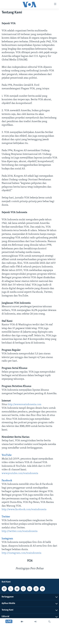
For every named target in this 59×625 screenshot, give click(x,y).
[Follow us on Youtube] (17, 588)
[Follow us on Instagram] (23, 588)
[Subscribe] (42, 588)
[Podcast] (36, 588)
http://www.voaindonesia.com (24, 404)
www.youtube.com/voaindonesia (20, 473)
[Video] (22, 621)
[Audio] (36, 621)
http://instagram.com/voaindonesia (21, 553)
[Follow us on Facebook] (4, 588)
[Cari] (49, 621)
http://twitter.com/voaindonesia (19, 531)
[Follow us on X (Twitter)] (10, 588)
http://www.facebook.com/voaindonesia (24, 509)
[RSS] (29, 588)
